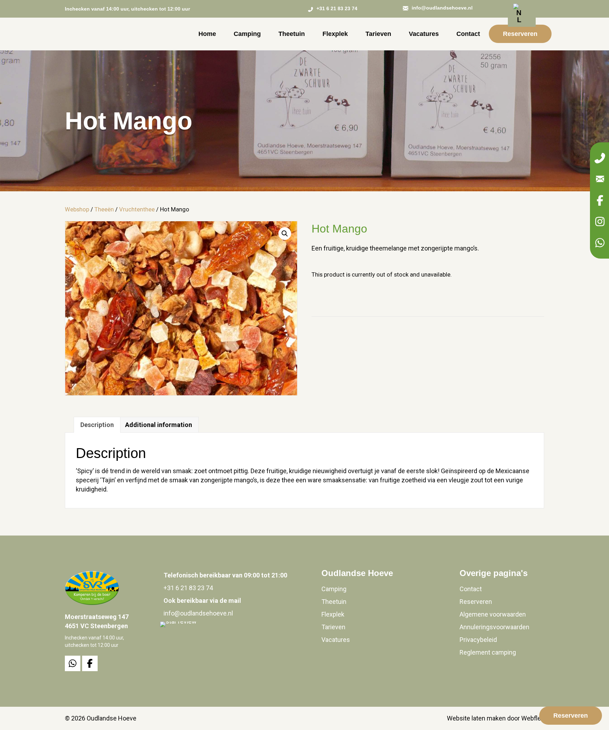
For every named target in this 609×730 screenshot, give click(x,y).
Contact (471, 589)
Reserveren (476, 601)
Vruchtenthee (137, 209)
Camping (333, 589)
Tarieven (333, 627)
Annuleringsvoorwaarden (494, 627)
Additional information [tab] (158, 424)
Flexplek (332, 614)
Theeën (104, 209)
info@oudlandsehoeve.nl (198, 613)
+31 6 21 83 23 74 (188, 588)
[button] (600, 158)
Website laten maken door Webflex (495, 718)
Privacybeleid (478, 639)
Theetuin (333, 601)
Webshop (77, 209)
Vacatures (335, 639)
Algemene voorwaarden (493, 614)
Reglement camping (488, 652)
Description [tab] (97, 424)
